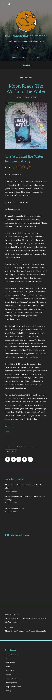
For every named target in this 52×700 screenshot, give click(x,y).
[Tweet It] (13, 459)
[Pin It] (24, 459)
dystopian (10, 447)
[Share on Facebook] (7, 459)
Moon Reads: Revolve (14, 508)
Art (6, 658)
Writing (8, 691)
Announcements (11, 654)
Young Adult (11, 451)
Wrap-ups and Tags (13, 687)
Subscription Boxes (12, 679)
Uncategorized (11, 683)
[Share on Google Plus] (18, 459)
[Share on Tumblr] (30, 459)
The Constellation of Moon (26, 36)
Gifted (19, 447)
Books (7, 667)
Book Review (26, 78)
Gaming (8, 675)
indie (27, 447)
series (34, 447)
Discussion (9, 671)
